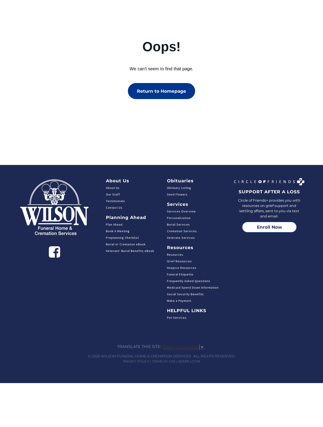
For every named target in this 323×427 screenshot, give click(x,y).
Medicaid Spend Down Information (193, 287)
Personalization (179, 218)
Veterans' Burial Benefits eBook (130, 251)
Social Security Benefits (185, 294)
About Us (113, 188)
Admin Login (189, 361)
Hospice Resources (181, 268)
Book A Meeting (118, 231)
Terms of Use (163, 361)
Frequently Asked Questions (188, 281)
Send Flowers (177, 194)
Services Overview (181, 211)
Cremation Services (182, 231)
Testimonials (115, 201)
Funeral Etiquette (180, 274)
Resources (175, 255)
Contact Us (114, 208)
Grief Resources (179, 261)
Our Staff (113, 194)
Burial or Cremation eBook (126, 244)
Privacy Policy (136, 361)
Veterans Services (181, 238)
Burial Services (178, 224)
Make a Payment (179, 301)
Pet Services (177, 318)
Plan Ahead (114, 224)
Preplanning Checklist (122, 238)
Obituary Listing (179, 188)
